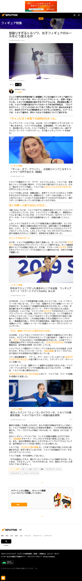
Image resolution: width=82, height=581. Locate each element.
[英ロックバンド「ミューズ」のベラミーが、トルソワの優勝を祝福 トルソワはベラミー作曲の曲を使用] (41, 393)
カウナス (47, 311)
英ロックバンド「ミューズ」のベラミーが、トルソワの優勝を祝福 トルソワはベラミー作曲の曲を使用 (40, 414)
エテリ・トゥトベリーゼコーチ (57, 187)
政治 (11, 536)
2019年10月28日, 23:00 (17, 40)
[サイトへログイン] (74, 15)
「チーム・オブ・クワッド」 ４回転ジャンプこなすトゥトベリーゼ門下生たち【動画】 (40, 170)
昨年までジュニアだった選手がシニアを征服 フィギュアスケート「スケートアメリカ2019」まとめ (40, 290)
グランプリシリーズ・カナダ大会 (24, 374)
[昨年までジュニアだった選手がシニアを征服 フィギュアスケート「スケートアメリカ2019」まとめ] (41, 269)
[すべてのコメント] (3, 578)
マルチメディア (37, 536)
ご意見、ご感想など (39, 554)
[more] (70, 176)
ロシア (36, 469)
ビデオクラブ (48, 536)
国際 (42, 469)
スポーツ (24, 469)
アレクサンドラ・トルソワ (53, 469)
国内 (7, 536)
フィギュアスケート (15, 473)
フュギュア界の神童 (29, 447)
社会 (30, 469)
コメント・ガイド (53, 554)
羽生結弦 (17, 439)
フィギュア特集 (16, 166)
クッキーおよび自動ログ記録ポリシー (13, 557)
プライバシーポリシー (34, 557)
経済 (16, 536)
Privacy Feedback (49, 557)
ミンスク (62, 247)
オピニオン (28, 536)
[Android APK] (7, 562)
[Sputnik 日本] (10, 17)
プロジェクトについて (8, 554)
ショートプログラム (55, 342)
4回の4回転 (49, 351)
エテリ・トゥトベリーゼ (31, 473)
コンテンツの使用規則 (24, 554)
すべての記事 (18, 92)
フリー (16, 340)
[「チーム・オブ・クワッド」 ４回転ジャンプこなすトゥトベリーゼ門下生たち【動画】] (41, 150)
